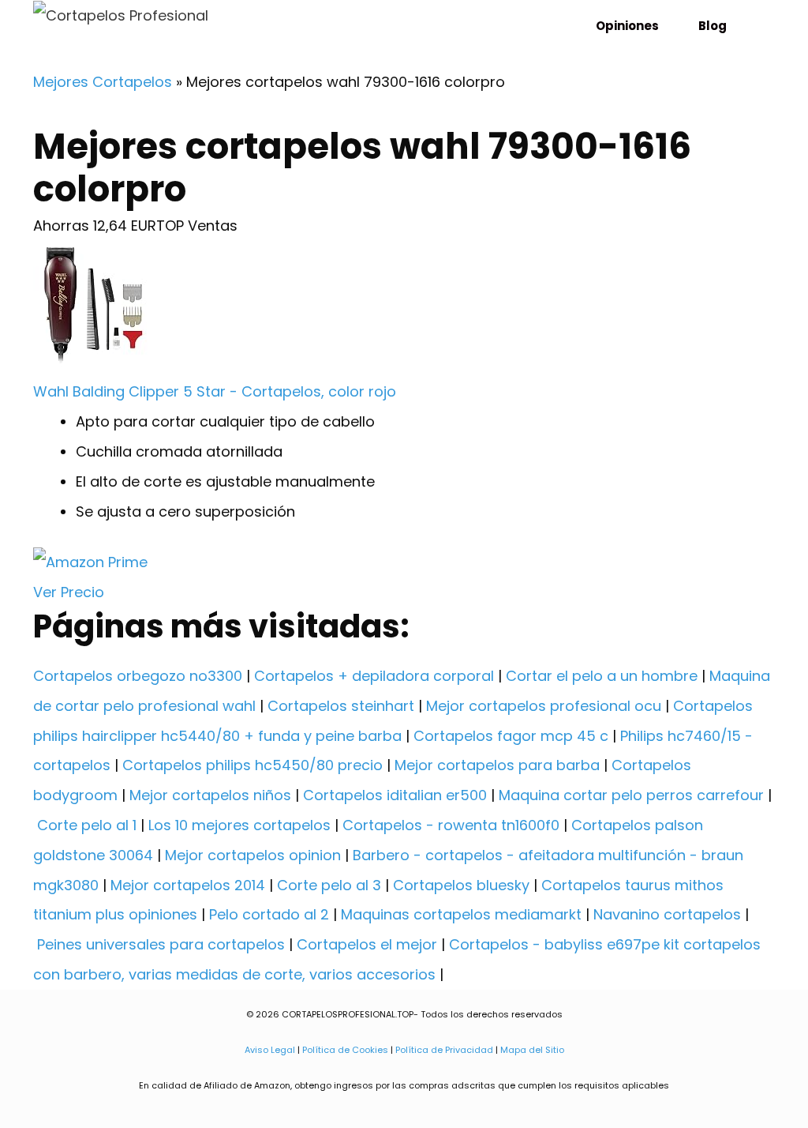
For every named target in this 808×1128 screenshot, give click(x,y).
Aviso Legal (270, 1049)
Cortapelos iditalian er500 (395, 795)
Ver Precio (68, 592)
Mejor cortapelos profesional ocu (543, 706)
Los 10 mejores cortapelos (239, 825)
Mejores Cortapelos (102, 82)
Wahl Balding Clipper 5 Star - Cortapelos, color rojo (214, 391)
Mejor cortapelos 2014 (187, 885)
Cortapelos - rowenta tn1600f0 (450, 825)
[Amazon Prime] (90, 562)
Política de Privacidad (444, 1049)
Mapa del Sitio (532, 1049)
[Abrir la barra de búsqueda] (756, 25)
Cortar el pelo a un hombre (602, 676)
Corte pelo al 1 (87, 825)
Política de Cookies (345, 1049)
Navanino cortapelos (667, 914)
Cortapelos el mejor (367, 944)
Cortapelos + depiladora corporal (374, 676)
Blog (712, 25)
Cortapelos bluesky (461, 885)
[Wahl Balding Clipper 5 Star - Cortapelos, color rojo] (96, 362)
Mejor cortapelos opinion (253, 855)
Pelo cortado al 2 (269, 914)
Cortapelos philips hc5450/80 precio (252, 765)
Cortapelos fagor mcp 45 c (510, 736)
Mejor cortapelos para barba (497, 765)
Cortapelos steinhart (340, 706)
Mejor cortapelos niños (210, 795)
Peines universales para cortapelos (161, 944)
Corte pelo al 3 (329, 885)
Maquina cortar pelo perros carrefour (631, 795)
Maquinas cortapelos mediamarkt (461, 914)
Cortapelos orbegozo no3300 (137, 676)
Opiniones (627, 25)
